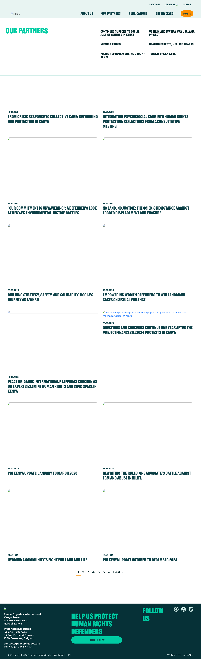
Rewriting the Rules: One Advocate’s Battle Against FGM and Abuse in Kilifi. (147, 475)
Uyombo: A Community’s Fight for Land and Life (47, 560)
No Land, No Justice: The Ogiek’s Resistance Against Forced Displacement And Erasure (146, 210)
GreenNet (187, 655)
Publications (138, 13)
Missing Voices (110, 44)
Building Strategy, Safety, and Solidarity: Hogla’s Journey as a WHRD (50, 297)
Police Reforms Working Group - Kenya (122, 55)
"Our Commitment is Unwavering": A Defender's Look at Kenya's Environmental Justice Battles (52, 210)
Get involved (165, 13)
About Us (87, 13)
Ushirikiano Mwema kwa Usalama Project (172, 33)
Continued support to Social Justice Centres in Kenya (120, 33)
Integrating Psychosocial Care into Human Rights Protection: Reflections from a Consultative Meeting (145, 121)
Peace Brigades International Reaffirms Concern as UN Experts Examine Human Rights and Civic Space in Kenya (52, 386)
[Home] (22, 14)
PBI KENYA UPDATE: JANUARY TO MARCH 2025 (42, 473)
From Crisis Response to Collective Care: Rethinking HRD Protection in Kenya (53, 119)
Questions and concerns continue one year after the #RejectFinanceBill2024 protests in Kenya (148, 330)
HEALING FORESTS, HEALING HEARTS (171, 44)
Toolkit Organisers (162, 54)
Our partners (111, 13)
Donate (187, 13)
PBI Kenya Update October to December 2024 (140, 560)
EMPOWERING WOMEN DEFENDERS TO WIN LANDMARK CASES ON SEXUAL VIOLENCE (144, 297)
